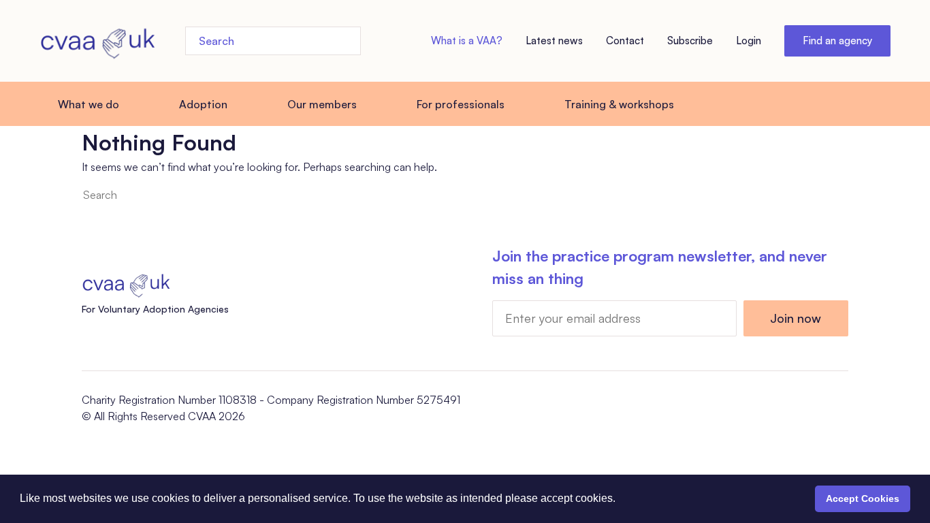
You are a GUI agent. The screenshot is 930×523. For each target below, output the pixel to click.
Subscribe (690, 40)
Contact (625, 40)
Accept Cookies (862, 498)
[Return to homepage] (97, 41)
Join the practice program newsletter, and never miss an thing (659, 267)
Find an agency (837, 40)
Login (748, 40)
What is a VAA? (466, 40)
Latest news (554, 40)
